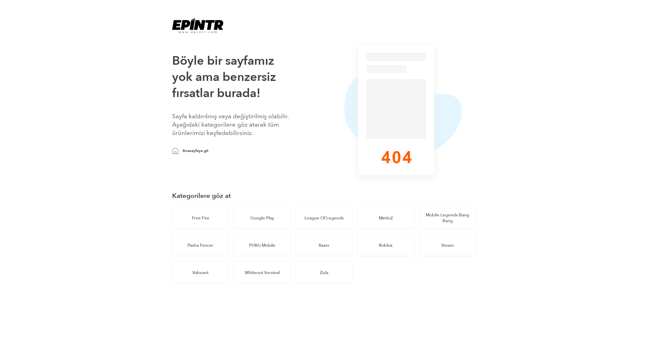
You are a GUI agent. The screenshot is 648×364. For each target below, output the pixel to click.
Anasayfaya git (195, 150)
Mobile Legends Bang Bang (447, 218)
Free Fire (200, 218)
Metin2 (386, 218)
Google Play (262, 218)
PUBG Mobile (262, 245)
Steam (447, 245)
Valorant (200, 273)
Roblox (386, 245)
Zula (324, 273)
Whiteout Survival (262, 273)
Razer (324, 245)
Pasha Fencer (200, 245)
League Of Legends (324, 218)
